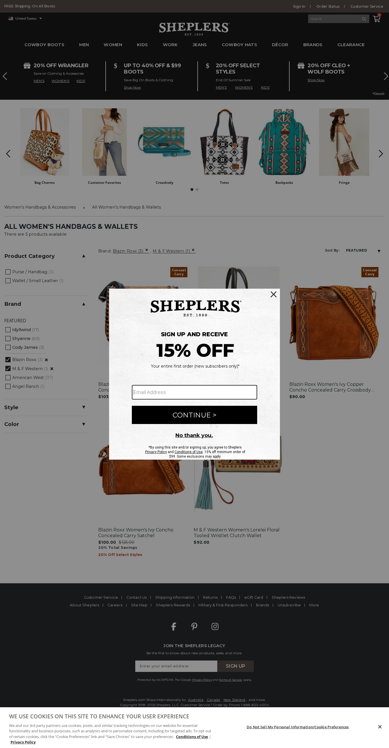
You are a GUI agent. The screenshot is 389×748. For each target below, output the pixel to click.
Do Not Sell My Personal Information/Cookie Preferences (298, 726)
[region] (194, 727)
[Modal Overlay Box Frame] (194, 374)
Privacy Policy (23, 742)
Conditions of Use (192, 736)
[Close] (380, 727)
